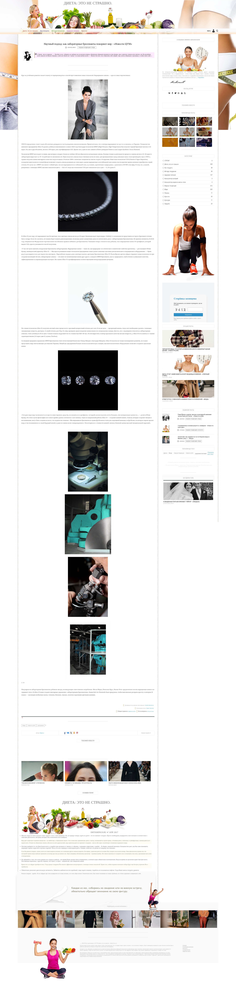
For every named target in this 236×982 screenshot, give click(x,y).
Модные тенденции (85, 47)
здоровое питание (200, 453)
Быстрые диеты (187, 135)
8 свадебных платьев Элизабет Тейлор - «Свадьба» (181, 501)
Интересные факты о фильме (170, 124)
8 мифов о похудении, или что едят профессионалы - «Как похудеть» (174, 914)
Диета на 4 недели (170, 135)
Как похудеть (44, 31)
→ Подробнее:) (200, 77)
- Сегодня (184, 945)
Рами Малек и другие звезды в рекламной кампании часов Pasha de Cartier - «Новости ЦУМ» (194, 415)
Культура (200, 430)
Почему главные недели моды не (187, 124)
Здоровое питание (73, 31)
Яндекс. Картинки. (150, 708)
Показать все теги (211, 453)
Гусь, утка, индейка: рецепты (204, 124)
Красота (84, 31)
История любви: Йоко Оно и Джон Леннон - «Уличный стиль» (32, 914)
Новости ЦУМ (31, 725)
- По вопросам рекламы (187, 947)
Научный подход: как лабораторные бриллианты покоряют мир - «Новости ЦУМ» (88, 43)
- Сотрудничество (186, 950)
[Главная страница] (21, 30)
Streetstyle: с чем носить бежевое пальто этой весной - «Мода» (185, 399)
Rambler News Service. (149, 705)
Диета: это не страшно (30, 31)
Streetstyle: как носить (187, 145)
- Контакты (184, 948)
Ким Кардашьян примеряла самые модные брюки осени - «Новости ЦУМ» (203, 914)
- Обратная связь (186, 951)
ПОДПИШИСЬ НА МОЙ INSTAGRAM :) (117, 906)
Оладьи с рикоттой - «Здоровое (204, 134)
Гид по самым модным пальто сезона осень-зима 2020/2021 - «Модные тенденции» (89, 915)
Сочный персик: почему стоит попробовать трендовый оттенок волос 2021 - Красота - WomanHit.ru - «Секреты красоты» (117, 916)
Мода (93, 47)
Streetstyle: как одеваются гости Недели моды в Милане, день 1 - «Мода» (60, 915)
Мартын (42, 733)
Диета (165, 453)
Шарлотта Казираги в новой (204, 145)
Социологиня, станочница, (170, 145)
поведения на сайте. (132, 711)
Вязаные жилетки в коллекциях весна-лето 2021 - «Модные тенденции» (145, 914)
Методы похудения (58, 31)
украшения (41, 725)
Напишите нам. (150, 711)
